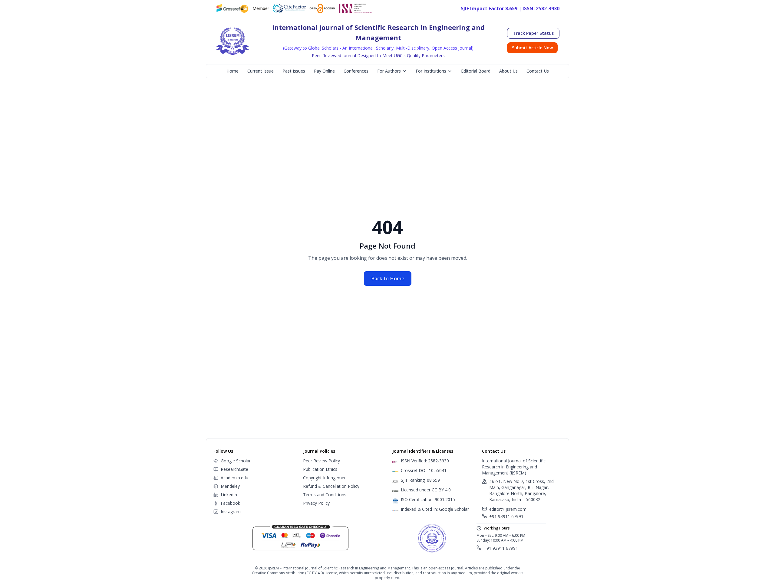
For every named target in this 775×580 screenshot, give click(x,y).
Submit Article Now (532, 48)
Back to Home (387, 278)
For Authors (389, 71)
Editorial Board (475, 71)
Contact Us (537, 71)
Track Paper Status (533, 33)
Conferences (356, 71)
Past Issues (293, 71)
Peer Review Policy (321, 461)
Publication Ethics (320, 469)
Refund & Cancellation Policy (331, 486)
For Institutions (431, 71)
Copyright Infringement (325, 478)
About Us (508, 71)
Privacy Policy (316, 503)
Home (232, 71)
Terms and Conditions (324, 494)
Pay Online (324, 71)
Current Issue (260, 71)
